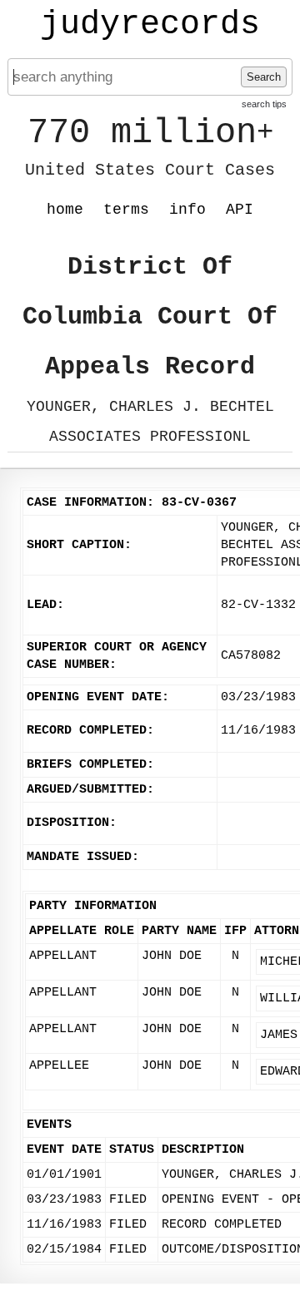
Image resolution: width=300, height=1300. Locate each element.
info (187, 209)
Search (264, 77)
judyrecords (150, 25)
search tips (264, 104)
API (239, 209)
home (65, 209)
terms (126, 209)
